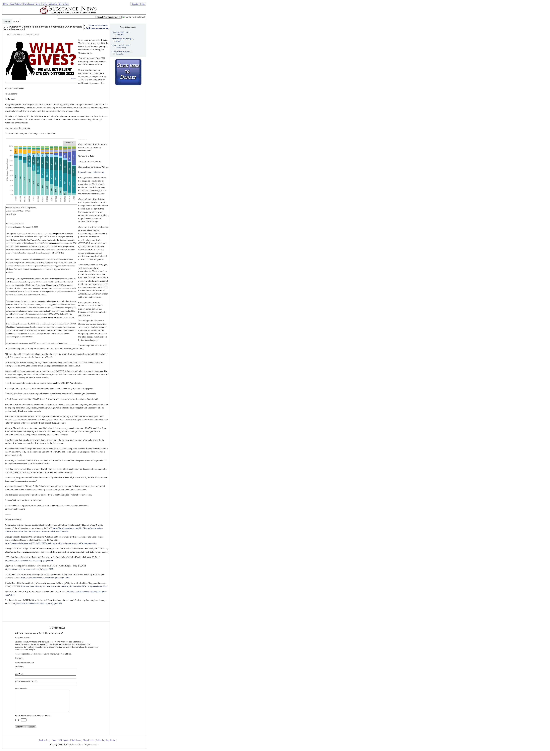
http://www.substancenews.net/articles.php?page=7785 (29, 569)
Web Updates (15, 4)
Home (5, 4)
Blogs (38, 4)
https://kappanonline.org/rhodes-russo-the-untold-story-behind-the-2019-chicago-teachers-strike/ (64, 586)
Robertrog (119, 41)
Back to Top (44, 740)
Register (134, 4)
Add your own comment (97, 28)
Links (45, 4)
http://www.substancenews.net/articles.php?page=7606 (45, 578)
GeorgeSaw (120, 54)
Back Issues (28, 4)
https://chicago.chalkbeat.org (91, 172)
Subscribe (53, 4)
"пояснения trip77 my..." (121, 32)
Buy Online (63, 4)
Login (142, 4)
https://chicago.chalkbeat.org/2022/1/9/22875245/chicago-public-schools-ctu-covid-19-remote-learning (51, 543)
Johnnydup (119, 34)
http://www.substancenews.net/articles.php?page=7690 (29, 560)
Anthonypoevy (121, 47)
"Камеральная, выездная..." (122, 51)
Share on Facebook (98, 25)
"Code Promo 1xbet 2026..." (121, 45)
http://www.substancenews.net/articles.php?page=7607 (37, 603)
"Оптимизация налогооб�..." (122, 38)
